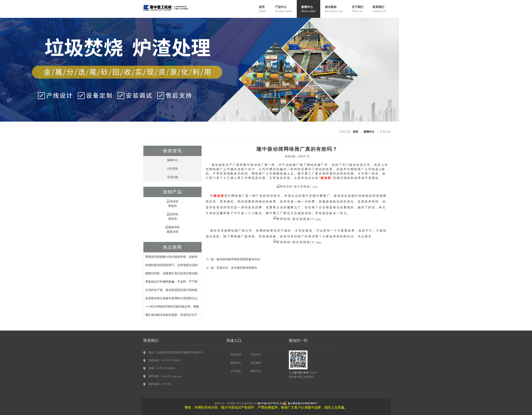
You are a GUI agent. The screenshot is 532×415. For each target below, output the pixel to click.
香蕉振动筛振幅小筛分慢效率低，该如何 (171, 256)
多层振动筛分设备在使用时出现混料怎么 (171, 298)
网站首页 (236, 354)
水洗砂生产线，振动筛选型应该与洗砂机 (171, 289)
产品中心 (283, 8)
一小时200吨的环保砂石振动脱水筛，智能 (172, 306)
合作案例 (255, 362)
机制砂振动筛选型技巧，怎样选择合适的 (171, 265)
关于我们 (357, 8)
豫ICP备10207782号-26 (269, 403)
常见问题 (172, 177)
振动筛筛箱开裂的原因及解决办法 (238, 259)
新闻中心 (308, 8)
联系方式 (255, 371)
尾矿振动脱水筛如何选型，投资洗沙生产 (171, 314)
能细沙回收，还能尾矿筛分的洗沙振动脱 (171, 273)
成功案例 (334, 8)
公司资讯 (172, 168)
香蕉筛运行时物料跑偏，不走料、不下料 (171, 281)
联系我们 (379, 8)
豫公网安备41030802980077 (303, 403)
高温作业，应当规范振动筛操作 (237, 267)
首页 (262, 8)
